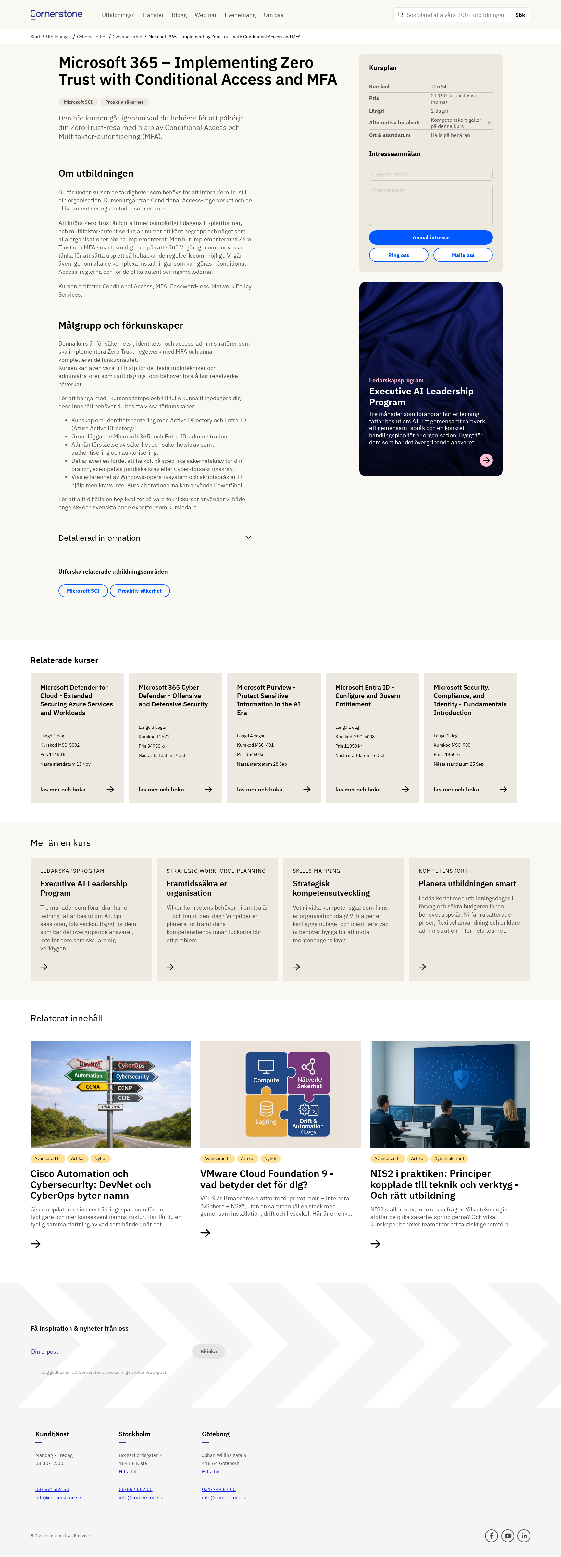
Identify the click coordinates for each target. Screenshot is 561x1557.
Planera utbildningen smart (467, 883)
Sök (520, 15)
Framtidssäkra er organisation (197, 888)
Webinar (206, 15)
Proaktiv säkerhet (140, 591)
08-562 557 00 (136, 1489)
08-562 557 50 (52, 1489)
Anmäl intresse (431, 237)
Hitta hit (128, 1471)
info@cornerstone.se (58, 1497)
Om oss (273, 15)
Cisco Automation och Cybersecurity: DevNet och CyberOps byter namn (91, 1184)
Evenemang (240, 15)
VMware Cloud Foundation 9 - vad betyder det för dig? (267, 1178)
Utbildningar (118, 15)
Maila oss (463, 255)
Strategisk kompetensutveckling (331, 888)
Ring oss (398, 255)
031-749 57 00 (219, 1489)
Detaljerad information (99, 537)
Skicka (209, 1351)
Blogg (179, 15)
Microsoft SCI (83, 591)
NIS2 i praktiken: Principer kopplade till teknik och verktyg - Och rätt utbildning (444, 1184)
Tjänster (153, 15)
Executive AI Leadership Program (83, 888)
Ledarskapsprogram (396, 380)
